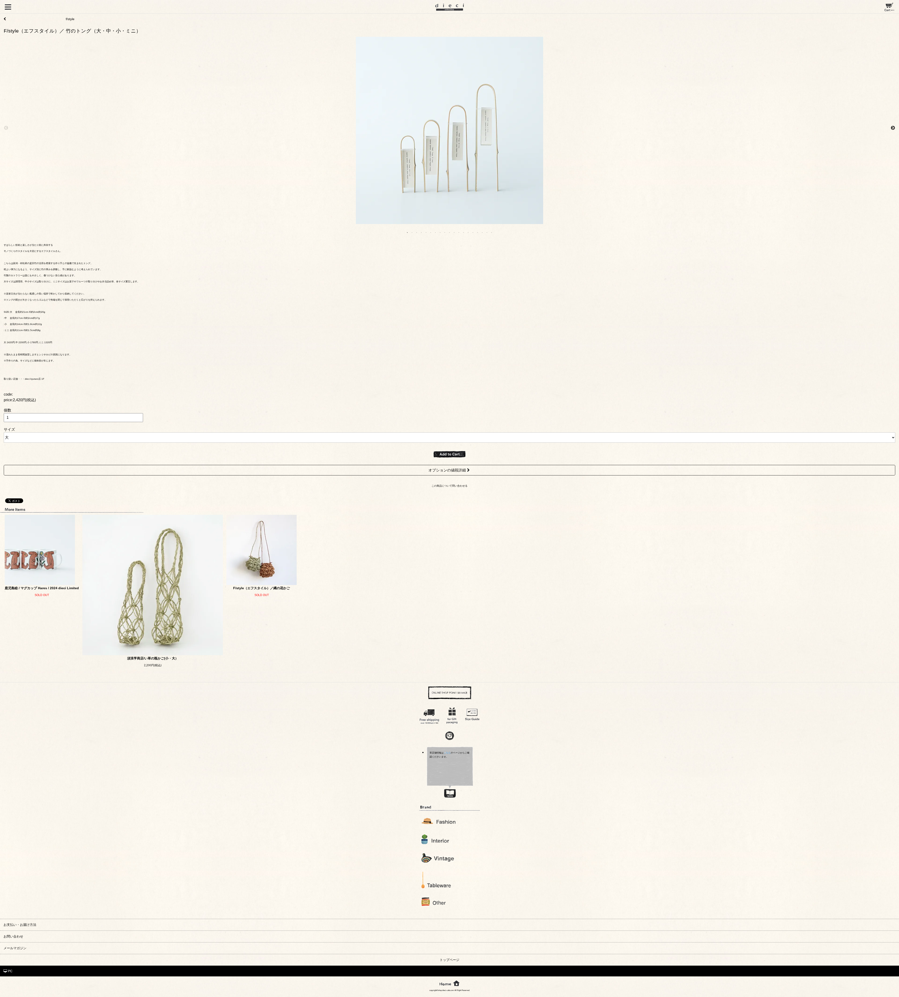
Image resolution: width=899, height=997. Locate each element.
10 (449, 232)
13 (463, 232)
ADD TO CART (449, 454)
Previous (6, 128)
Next (893, 128)
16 (477, 232)
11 (454, 232)
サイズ (9, 429)
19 (491, 232)
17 (482, 232)
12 (459, 232)
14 (468, 232)
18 (487, 232)
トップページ (449, 960)
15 (473, 232)
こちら (447, 752)
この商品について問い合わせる (449, 485)
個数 (7, 410)
